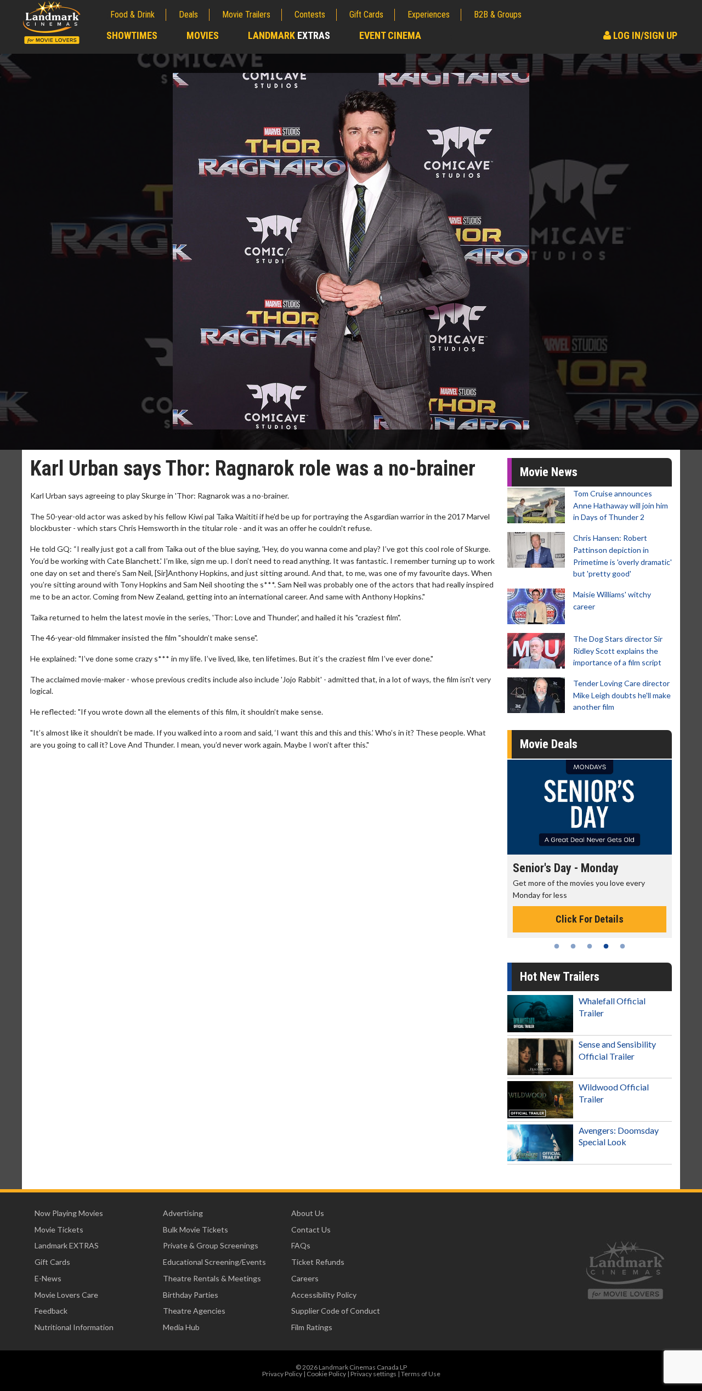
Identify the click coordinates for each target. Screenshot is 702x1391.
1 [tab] (556, 946)
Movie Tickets (59, 1229)
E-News (48, 1278)
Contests (310, 14)
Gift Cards (366, 14)
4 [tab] (606, 946)
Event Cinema (390, 35)
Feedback (51, 1310)
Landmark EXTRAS (67, 1245)
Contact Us (311, 1229)
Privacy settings (373, 1374)
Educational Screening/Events (214, 1261)
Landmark (289, 35)
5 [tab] (622, 946)
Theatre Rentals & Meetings (212, 1278)
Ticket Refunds (317, 1261)
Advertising (183, 1213)
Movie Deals (549, 744)
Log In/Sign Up (644, 35)
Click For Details (590, 919)
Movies (202, 35)
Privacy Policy (282, 1374)
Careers (305, 1278)
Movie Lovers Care (66, 1294)
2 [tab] (573, 946)
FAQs (300, 1245)
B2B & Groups (498, 14)
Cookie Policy (326, 1374)
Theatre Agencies (194, 1310)
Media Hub (181, 1327)
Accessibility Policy (323, 1294)
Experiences (428, 14)
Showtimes (131, 35)
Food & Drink (132, 14)
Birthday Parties (190, 1294)
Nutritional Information (74, 1327)
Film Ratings (311, 1327)
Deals (188, 14)
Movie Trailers (246, 14)
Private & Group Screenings (210, 1245)
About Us (307, 1213)
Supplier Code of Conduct (335, 1310)
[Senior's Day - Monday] (589, 807)
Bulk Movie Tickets (195, 1229)
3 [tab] (589, 946)
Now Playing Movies (69, 1213)
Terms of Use (420, 1374)
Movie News (549, 472)
